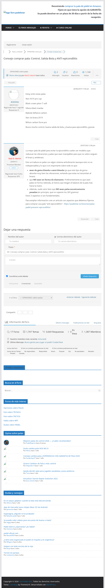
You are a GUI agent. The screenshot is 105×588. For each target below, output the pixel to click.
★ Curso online (64, 27)
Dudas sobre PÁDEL (12, 425)
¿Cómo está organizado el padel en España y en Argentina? (29, 540)
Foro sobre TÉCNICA (12, 412)
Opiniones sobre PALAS (14, 408)
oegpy (9, 522)
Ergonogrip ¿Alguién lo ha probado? (19, 513)
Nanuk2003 (11, 535)
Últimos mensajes (27, 27)
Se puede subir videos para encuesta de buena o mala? (27, 520)
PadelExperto (31, 443)
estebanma (11, 555)
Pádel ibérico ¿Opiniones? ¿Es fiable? (19, 527)
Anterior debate (73, 297)
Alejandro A (30, 466)
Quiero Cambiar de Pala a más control (39, 463)
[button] (13, 28)
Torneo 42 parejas (11, 553)
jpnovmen (10, 509)
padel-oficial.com (11, 533)
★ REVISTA (44, 27)
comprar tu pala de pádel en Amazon (83, 6)
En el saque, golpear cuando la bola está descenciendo (27, 500)
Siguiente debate (89, 297)
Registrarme (11, 45)
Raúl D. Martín (30, 75)
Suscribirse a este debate (18, 276)
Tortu (28, 473)
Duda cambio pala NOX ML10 (35, 448)
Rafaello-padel (12, 516)
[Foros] (6, 52)
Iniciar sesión (27, 45)
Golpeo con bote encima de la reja (18, 546)
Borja (8, 548)
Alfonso (9, 503)
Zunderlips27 (30, 458)
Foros (9, 27)
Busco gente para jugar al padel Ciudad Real (44, 342)
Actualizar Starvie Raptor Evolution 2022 (40, 478)
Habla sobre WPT (11, 420)
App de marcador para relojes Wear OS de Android (26, 507)
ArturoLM (42, 339)
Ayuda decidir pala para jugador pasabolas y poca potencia (48, 471)
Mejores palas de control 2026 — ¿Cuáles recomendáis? (47, 441)
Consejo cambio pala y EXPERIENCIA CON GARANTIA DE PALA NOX (51, 456)
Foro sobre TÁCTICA (12, 416)
